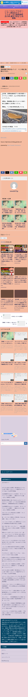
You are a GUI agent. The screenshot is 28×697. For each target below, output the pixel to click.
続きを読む (4, 137)
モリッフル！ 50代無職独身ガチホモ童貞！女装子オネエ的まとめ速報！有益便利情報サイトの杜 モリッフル (13, 598)
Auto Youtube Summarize (14, 145)
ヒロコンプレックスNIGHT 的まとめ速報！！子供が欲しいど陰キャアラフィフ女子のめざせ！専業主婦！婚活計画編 (14, 613)
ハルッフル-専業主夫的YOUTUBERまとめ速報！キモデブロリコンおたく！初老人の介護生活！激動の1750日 (13, 548)
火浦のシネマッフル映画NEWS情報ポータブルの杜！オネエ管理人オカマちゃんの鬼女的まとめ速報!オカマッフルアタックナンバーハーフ (13, 559)
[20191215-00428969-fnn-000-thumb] (14, 116)
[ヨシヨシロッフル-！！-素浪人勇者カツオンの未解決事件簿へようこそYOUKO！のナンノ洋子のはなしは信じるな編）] (14, 592)
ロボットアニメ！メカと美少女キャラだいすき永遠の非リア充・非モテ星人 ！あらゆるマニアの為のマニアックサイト (13, 542)
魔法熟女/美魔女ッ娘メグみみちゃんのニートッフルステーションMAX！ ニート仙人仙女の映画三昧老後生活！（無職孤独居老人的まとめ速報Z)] (14, 502)
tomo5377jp (14, 191)
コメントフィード (6, 657)
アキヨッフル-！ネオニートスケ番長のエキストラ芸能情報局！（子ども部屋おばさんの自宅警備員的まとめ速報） (13, 586)
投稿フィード (5, 653)
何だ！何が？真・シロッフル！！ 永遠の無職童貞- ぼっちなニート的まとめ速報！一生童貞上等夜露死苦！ (13, 528)
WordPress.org (5, 660)
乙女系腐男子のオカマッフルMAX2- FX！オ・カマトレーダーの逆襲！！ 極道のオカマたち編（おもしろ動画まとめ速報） (13, 495)
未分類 (2, 66)
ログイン (4, 650)
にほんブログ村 (5, 439)
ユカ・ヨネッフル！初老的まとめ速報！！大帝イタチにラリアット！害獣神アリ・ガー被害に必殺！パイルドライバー (13, 565)
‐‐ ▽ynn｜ (8, 66)
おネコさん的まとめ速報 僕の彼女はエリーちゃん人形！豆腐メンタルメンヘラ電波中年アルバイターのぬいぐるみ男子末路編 (13, 489)
